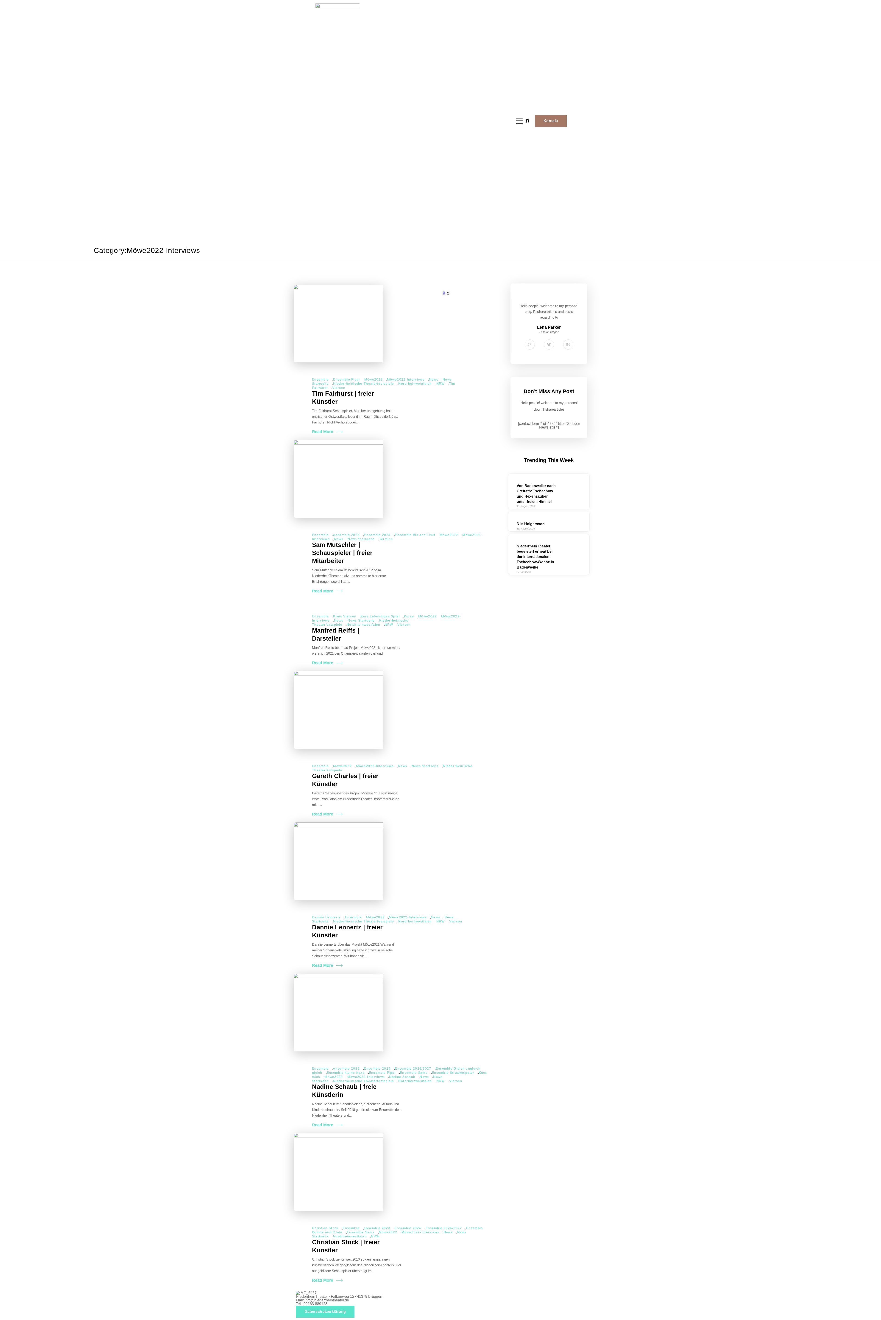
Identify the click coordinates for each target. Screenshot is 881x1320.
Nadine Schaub (402, 1077)
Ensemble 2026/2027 (413, 1068)
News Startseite (361, 539)
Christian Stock (325, 1228)
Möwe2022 (373, 379)
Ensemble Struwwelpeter (453, 1072)
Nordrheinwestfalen (415, 383)
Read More (322, 431)
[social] (526, 121)
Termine (386, 539)
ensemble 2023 (346, 535)
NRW (440, 383)
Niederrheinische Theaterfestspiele (363, 383)
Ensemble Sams (413, 1072)
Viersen (338, 388)
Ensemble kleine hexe (346, 1072)
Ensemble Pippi (346, 379)
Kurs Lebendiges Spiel (380, 616)
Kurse (409, 616)
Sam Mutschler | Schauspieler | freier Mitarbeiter (342, 552)
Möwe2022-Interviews (406, 379)
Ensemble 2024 (377, 535)
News (433, 379)
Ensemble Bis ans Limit (415, 535)
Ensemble (320, 379)
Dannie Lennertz (326, 917)
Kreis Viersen (344, 616)
